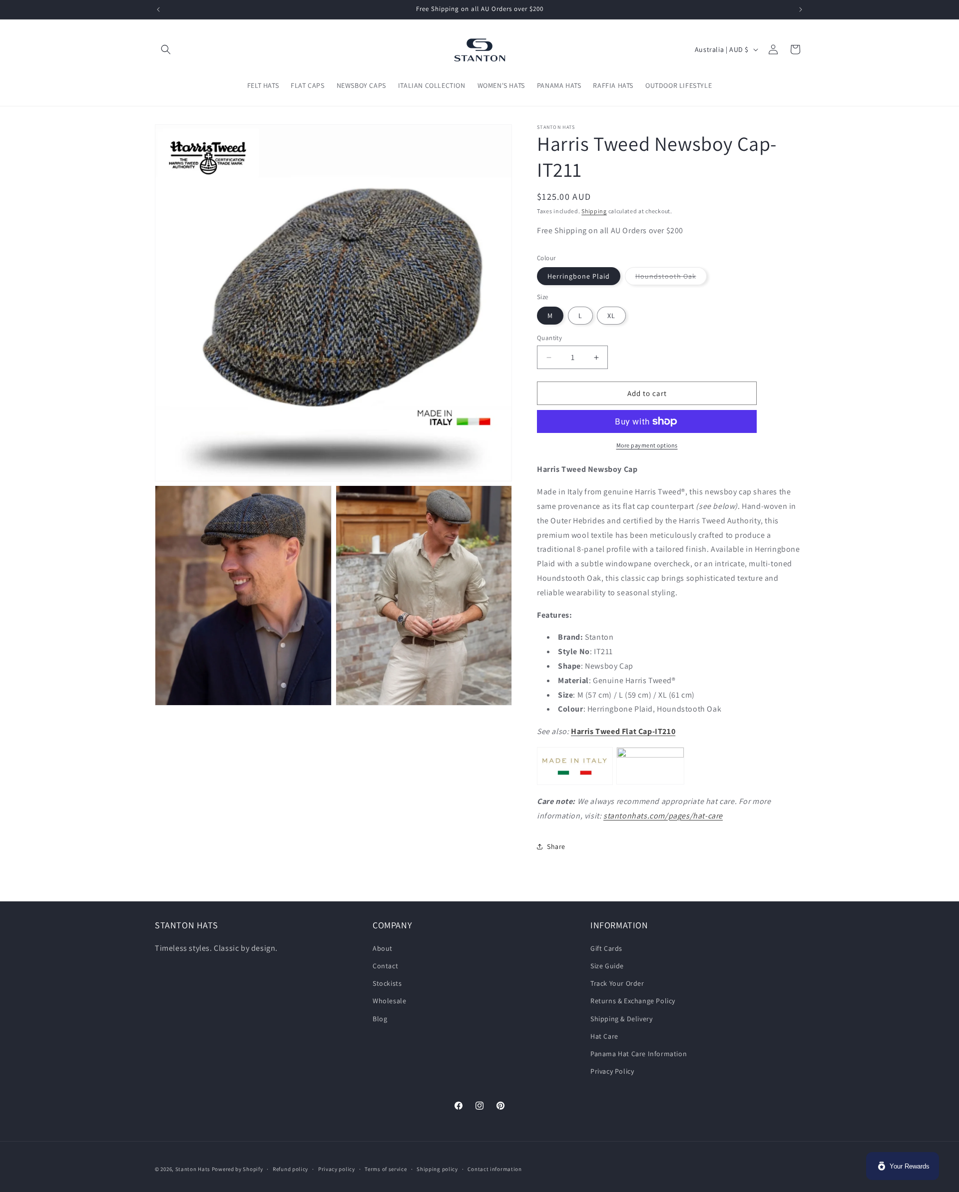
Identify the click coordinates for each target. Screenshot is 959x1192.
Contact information (494, 1168)
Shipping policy (437, 1168)
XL (611, 315)
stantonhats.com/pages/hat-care (663, 815)
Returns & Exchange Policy (632, 1000)
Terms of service (386, 1168)
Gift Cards (606, 947)
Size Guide (607, 965)
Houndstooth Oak (671, 278)
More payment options (647, 445)
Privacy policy (336, 1168)
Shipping (594, 211)
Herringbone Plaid (578, 276)
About (383, 947)
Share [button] (556, 846)
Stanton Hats (192, 1169)
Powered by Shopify (237, 1169)
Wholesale (389, 1000)
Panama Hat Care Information (638, 1053)
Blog (380, 1018)
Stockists (387, 982)
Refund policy (290, 1168)
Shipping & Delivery (621, 1018)
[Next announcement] (801, 9)
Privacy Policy (612, 1070)
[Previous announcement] (158, 9)
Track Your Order (617, 982)
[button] (166, 49)
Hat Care (604, 1035)
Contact (385, 965)
